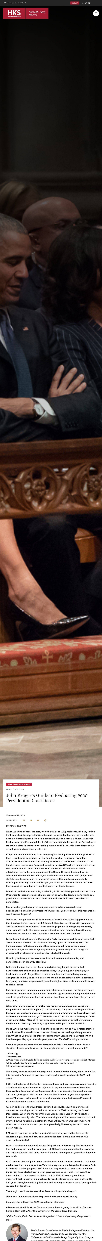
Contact (86, 3)
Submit (75, 3)
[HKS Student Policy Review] (26, 13)
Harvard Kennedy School (14, 3)
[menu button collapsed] (96, 13)
